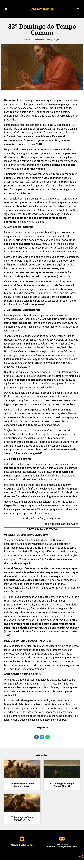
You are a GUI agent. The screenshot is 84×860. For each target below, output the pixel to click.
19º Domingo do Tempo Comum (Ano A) (62, 784)
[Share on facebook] (36, 737)
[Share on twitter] (42, 737)
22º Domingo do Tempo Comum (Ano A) (22, 784)
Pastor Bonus (42, 9)
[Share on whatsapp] (47, 737)
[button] (5, 9)
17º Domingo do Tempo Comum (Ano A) (22, 818)
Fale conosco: (62, 845)
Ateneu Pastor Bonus (22, 844)
